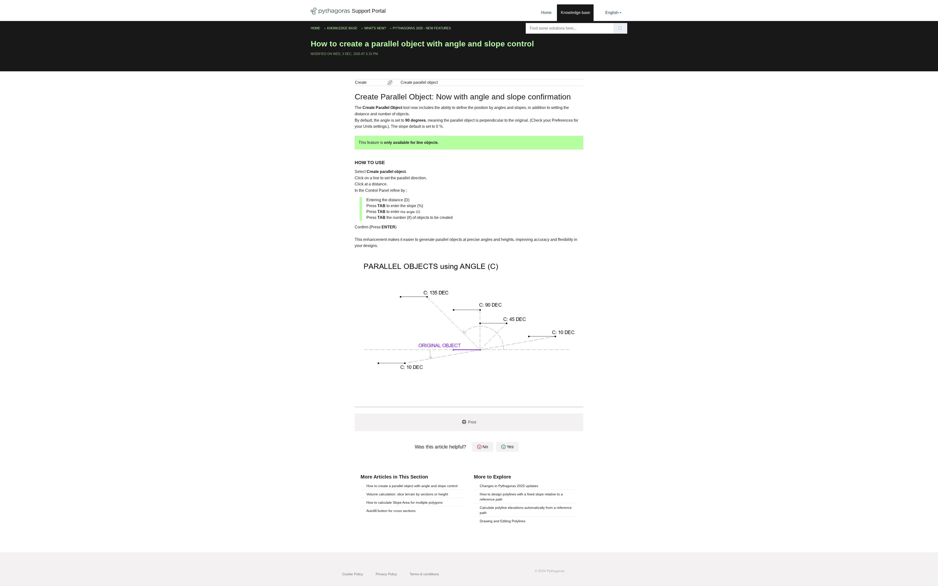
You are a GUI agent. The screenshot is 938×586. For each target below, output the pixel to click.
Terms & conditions (424, 574)
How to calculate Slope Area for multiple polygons (404, 502)
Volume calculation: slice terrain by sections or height (407, 494)
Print (472, 422)
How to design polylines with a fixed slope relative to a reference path (521, 496)
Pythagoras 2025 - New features (422, 28)
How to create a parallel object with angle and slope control (412, 486)
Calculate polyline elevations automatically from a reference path (526, 510)
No (485, 446)
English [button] (611, 13)
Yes (510, 446)
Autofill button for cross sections (391, 511)
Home (546, 13)
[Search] (620, 28)
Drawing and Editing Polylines (502, 521)
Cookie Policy (352, 574)
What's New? (375, 28)
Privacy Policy (386, 574)
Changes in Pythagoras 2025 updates (509, 486)
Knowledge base (575, 13)
